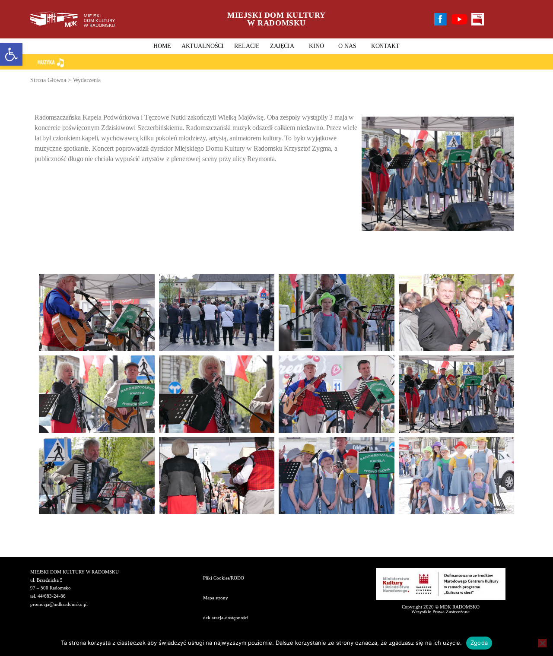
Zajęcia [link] (282, 46)
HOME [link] (162, 46)
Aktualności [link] (202, 46)
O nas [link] (347, 46)
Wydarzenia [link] (87, 80)
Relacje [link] (247, 46)
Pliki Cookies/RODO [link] (223, 577)
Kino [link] (316, 46)
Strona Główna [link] (48, 80)
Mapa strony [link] (215, 597)
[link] (11, 54)
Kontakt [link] (385, 46)
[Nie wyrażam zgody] (542, 643)
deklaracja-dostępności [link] (225, 617)
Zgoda (479, 642)
